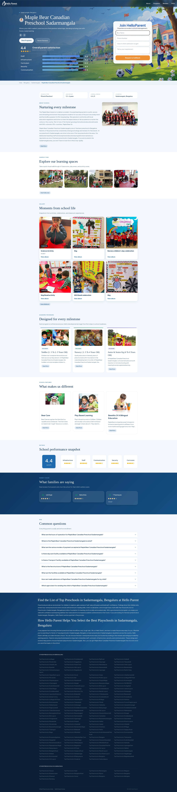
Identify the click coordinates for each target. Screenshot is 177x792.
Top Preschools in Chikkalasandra (98, 694)
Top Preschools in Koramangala (123, 680)
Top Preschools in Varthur (96, 721)
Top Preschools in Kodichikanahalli (124, 740)
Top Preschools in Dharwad (47, 776)
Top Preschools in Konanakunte (123, 697)
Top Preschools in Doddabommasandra (75, 707)
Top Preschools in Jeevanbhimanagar (124, 705)
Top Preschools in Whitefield (72, 732)
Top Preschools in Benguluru (97, 776)
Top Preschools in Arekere (46, 753)
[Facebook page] (24, 35)
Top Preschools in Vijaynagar (97, 662)
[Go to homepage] (9, 3)
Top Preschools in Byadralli (46, 667)
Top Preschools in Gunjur (96, 675)
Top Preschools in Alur (70, 677)
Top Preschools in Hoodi (71, 675)
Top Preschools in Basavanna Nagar (99, 683)
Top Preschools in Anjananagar (72, 688)
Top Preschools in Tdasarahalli (122, 662)
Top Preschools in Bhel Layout (97, 686)
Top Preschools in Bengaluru (97, 756)
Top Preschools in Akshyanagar (98, 707)
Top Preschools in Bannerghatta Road (50, 713)
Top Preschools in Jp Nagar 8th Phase (124, 677)
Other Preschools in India (46, 789)
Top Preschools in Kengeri (71, 683)
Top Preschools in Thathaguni (47, 729)
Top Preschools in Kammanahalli (73, 716)
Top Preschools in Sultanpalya (122, 691)
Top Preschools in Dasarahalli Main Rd (99, 745)
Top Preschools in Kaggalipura (72, 662)
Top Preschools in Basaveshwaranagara (100, 718)
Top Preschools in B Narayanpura (73, 756)
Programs (156, 3)
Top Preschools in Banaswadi (122, 694)
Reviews (165, 3)
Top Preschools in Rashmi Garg (122, 670)
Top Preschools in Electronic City (73, 691)
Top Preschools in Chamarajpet (48, 683)
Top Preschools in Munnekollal (47, 721)
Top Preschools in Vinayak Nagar (98, 680)
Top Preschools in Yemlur (96, 729)
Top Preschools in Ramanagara (98, 771)
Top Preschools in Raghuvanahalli (48, 707)
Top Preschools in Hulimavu (121, 699)
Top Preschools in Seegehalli (47, 740)
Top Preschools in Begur (46, 732)
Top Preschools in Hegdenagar (123, 753)
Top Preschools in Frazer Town (72, 664)
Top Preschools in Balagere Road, (48, 751)
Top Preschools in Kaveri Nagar (72, 740)
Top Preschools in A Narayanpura (73, 742)
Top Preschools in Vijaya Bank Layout (49, 675)
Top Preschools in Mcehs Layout (98, 677)
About (148, 3)
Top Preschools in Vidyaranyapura (48, 680)
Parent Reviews (42, 40)
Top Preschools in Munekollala (47, 662)
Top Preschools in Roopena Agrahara (49, 737)
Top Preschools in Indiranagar (72, 705)
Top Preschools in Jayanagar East (123, 745)
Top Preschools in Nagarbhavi (72, 745)
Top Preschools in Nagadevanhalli (73, 710)
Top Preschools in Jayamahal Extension (50, 694)
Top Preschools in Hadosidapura (98, 759)
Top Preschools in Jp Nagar (46, 659)
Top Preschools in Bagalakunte (73, 670)
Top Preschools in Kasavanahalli (98, 667)
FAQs (173, 3)
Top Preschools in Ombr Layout (123, 664)
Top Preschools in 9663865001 (122, 683)
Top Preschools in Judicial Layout (123, 688)
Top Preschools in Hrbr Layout (72, 667)
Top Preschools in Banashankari (123, 667)
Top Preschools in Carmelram (97, 716)
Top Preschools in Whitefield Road (98, 742)
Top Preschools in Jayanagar (97, 670)
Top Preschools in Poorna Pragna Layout (125, 702)
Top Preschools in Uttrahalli (121, 724)
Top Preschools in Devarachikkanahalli (100, 740)
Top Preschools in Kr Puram (71, 748)
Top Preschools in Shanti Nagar (48, 688)
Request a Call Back (132, 58)
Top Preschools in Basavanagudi (73, 713)
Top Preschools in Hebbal (121, 748)
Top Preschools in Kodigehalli (122, 686)
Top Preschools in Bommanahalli (48, 756)
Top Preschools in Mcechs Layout (123, 721)
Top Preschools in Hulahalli (121, 659)
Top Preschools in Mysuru (96, 773)
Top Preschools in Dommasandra (123, 732)
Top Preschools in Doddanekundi (123, 716)
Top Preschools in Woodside (47, 677)
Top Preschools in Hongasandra (48, 718)
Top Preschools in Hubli (70, 771)
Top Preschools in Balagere (97, 737)
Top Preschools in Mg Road (96, 659)
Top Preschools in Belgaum (121, 771)
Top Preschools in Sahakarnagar (73, 753)
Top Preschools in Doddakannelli (73, 659)
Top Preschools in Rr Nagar (121, 727)
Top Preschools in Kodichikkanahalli (49, 686)
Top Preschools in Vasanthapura (73, 699)
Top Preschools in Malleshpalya (123, 710)
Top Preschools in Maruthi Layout (98, 751)
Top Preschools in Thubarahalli (72, 702)
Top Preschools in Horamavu (97, 727)
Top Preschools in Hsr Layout (97, 748)
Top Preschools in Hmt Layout (47, 759)
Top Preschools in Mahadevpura (98, 664)
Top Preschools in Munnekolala (48, 724)
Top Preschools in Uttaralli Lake (48, 664)
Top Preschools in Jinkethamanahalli (124, 675)
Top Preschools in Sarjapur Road (123, 729)
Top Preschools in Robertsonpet (48, 773)
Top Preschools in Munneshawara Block (50, 742)
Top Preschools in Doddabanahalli (49, 691)
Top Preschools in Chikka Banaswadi (49, 710)
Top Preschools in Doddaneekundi (99, 688)
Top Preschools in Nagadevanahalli (124, 756)
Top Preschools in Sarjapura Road (73, 751)
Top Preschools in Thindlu (96, 702)
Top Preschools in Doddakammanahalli (125, 707)
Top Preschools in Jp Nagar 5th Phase (49, 699)
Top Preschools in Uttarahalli (72, 724)
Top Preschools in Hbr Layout (97, 710)
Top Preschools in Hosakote (72, 759)
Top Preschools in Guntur (71, 776)
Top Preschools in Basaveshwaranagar (50, 727)
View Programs (26, 40)
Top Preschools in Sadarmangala (123, 751)
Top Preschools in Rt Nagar (96, 699)
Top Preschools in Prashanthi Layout (74, 686)
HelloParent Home (60, 789)
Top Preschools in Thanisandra (122, 737)
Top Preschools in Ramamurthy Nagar (74, 727)
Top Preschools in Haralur (96, 724)
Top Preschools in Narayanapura (48, 748)
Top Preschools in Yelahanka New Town (75, 737)
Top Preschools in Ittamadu (121, 742)
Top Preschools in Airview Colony (48, 697)
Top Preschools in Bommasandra (48, 702)
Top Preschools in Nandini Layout (98, 691)
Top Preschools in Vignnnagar (72, 718)
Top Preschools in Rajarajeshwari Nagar (50, 745)
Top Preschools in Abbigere (122, 776)
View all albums (44, 304)
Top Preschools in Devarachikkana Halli (100, 713)
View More (43, 146)
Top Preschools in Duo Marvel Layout (99, 753)
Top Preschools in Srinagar (121, 713)
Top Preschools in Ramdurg (47, 779)
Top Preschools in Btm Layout (47, 716)
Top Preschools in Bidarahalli (72, 694)
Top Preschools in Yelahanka (97, 705)
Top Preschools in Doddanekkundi (99, 697)
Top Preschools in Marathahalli (72, 680)
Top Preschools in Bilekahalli (72, 729)
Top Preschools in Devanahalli (122, 718)
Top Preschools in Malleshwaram (48, 705)
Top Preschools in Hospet (71, 721)
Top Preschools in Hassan (46, 771)
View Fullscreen (45, 192)
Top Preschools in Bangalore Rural (73, 773)
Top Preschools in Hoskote (71, 697)
